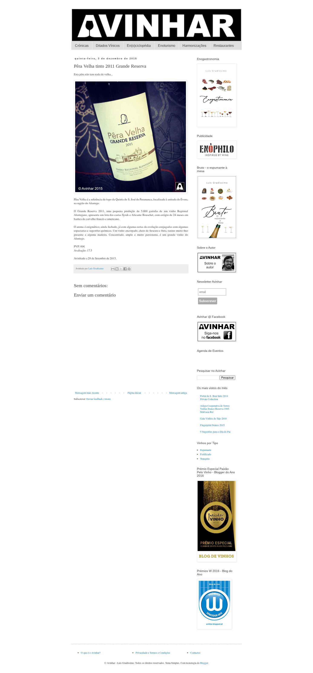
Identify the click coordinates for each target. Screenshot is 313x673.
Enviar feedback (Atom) (98, 399)
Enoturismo (166, 45)
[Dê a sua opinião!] (117, 269)
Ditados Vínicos (108, 45)
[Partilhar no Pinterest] (129, 269)
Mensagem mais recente (87, 392)
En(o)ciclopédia (139, 45)
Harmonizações (194, 45)
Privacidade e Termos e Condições (153, 652)
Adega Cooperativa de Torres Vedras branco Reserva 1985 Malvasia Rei (215, 408)
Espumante (205, 450)
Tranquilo (205, 458)
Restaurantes (224, 45)
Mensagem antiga (178, 392)
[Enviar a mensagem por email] (113, 269)
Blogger (204, 662)
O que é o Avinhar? (91, 652)
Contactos (195, 652)
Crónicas (82, 45)
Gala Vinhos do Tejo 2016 (213, 418)
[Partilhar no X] (121, 269)
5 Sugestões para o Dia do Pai (215, 431)
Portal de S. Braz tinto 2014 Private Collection (214, 397)
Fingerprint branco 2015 (212, 425)
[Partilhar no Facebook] (125, 269)
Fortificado (205, 454)
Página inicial (134, 392)
